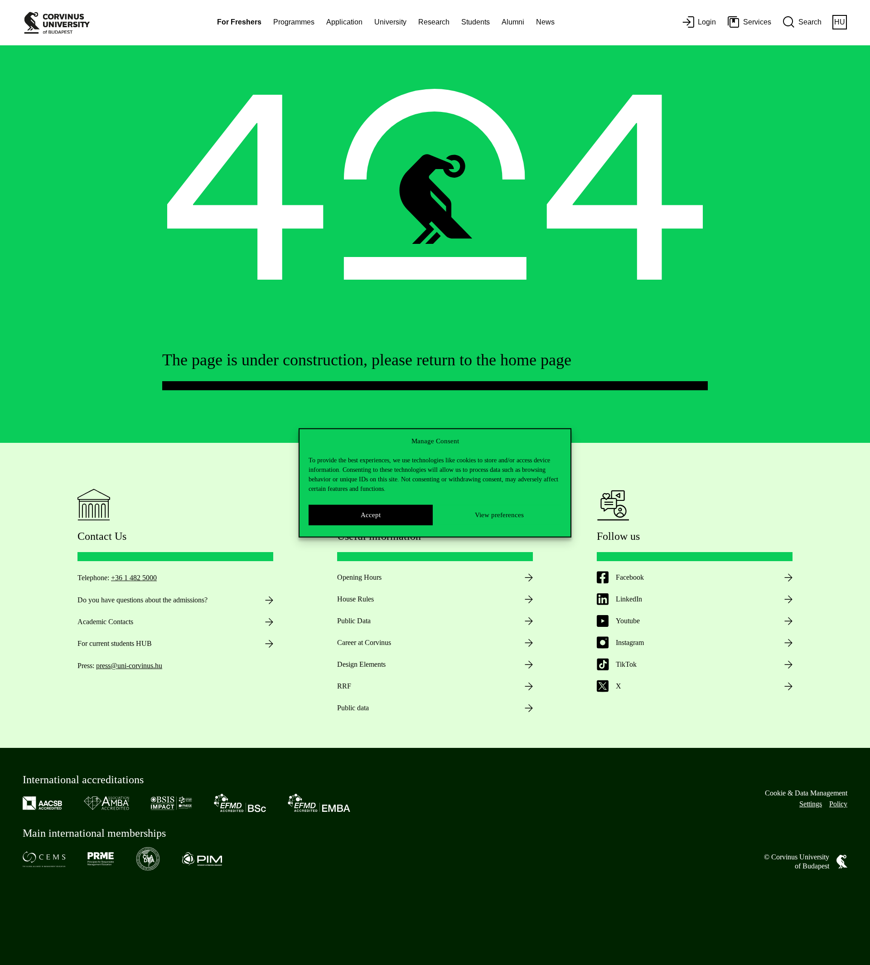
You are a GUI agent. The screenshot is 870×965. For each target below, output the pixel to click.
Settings (810, 804)
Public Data (354, 621)
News (545, 22)
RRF (344, 686)
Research (434, 22)
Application (344, 22)
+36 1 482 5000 (134, 578)
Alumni (513, 22)
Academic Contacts (105, 622)
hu (839, 22)
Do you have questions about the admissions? (142, 600)
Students (475, 22)
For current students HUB (114, 643)
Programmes (293, 22)
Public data (353, 708)
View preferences (499, 514)
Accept (371, 514)
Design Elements (361, 664)
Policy (838, 804)
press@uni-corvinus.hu (129, 665)
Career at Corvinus (364, 642)
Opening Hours (359, 577)
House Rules (355, 599)
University (390, 22)
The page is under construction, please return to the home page (366, 360)
